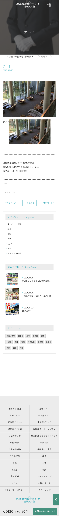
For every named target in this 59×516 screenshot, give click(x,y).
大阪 (21, 348)
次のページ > (48, 202)
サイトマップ (44, 489)
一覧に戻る (29, 202)
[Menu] (55, 5)
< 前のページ (10, 202)
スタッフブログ (9, 192)
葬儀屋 (40, 342)
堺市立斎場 (11, 336)
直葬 (16, 342)
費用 (42, 336)
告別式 (48, 342)
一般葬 (9, 342)
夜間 (23, 342)
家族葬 (35, 336)
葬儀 (9, 229)
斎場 (9, 233)
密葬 (14, 348)
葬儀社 (20, 336)
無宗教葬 (31, 342)
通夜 (8, 348)
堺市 (28, 336)
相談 (9, 248)
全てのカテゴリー (15, 224)
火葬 (9, 238)
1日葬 (10, 243)
